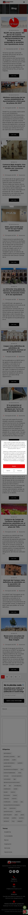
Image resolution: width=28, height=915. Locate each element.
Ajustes (22, 460)
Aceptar (14, 466)
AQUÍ (23, 456)
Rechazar (19, 470)
